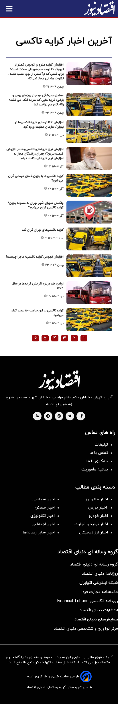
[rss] (37, 416)
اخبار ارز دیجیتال (93, 532)
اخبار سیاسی (43, 499)
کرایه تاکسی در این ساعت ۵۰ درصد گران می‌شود (37, 312)
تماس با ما (99, 453)
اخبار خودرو (98, 516)
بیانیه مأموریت (94, 469)
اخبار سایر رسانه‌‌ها (39, 532)
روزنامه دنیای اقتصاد (100, 573)
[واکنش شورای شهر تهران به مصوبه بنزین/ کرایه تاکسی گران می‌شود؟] (89, 212)
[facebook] (81, 416)
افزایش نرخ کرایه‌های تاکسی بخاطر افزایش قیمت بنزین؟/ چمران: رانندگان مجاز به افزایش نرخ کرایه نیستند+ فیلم (35, 154)
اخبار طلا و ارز (96, 499)
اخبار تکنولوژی (42, 516)
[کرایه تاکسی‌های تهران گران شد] (89, 239)
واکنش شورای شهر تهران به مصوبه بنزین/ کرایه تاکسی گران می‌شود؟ (36, 205)
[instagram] (59, 416)
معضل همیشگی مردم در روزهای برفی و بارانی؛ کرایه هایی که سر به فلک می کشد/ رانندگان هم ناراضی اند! (36, 100)
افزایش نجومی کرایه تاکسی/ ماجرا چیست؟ (35, 256)
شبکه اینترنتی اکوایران (98, 583)
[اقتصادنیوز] (59, 380)
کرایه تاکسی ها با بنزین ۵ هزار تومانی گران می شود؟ (36, 178)
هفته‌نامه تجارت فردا (100, 592)
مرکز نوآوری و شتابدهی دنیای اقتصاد (86, 628)
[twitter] (70, 416)
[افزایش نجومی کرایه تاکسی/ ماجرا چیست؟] (89, 265)
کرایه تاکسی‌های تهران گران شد (43, 230)
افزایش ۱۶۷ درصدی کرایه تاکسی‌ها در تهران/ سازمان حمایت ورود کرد (39, 124)
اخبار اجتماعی (43, 524)
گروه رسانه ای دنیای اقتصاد (94, 564)
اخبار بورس (98, 507)
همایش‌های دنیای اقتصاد (96, 619)
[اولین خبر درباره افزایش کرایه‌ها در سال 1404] (89, 292)
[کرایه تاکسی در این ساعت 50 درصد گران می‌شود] (89, 319)
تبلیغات (101, 444)
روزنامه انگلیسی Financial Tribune (87, 601)
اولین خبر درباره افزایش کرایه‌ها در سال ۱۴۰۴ (38, 285)
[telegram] (48, 416)
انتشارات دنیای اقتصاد (99, 610)
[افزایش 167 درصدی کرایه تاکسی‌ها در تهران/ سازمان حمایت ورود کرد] (89, 131)
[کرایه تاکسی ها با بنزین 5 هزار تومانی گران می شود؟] (89, 185)
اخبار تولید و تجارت (91, 524)
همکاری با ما (97, 461)
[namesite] (99, 8)
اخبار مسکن (45, 507)
